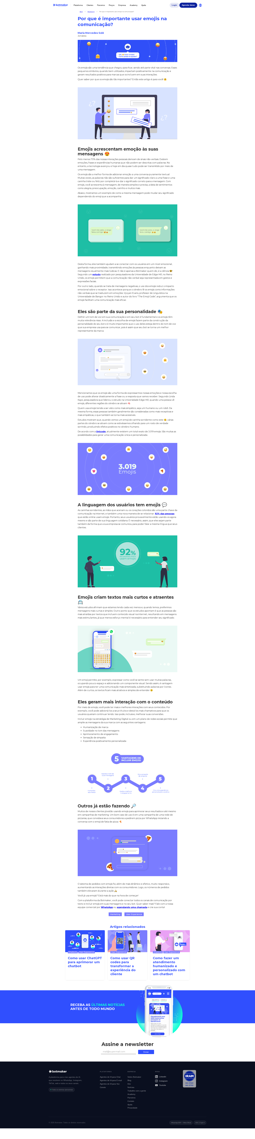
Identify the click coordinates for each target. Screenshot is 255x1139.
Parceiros (101, 5)
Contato (131, 1101)
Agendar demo (188, 5)
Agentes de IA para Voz (110, 1084)
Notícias (131, 1087)
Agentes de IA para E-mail (111, 1080)
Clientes (90, 5)
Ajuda (143, 5)
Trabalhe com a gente (137, 1091)
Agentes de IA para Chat (110, 1077)
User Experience (134, 914)
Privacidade (132, 1108)
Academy (133, 5)
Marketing (91, 11)
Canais (103, 1087)
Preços (111, 5)
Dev (129, 1084)
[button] (78, 5)
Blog (81, 11)
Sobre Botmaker (134, 1077)
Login (174, 5)
